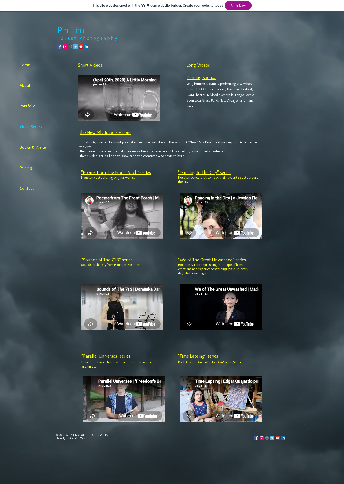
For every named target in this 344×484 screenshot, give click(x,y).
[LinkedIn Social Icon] (86, 46)
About (25, 85)
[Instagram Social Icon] (65, 46)
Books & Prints (33, 147)
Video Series (31, 126)
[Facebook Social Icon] (59, 46)
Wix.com (85, 438)
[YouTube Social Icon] (81, 46)
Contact (27, 188)
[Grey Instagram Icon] (70, 46)
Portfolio (28, 106)
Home (25, 64)
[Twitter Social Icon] (75, 46)
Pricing (26, 167)
